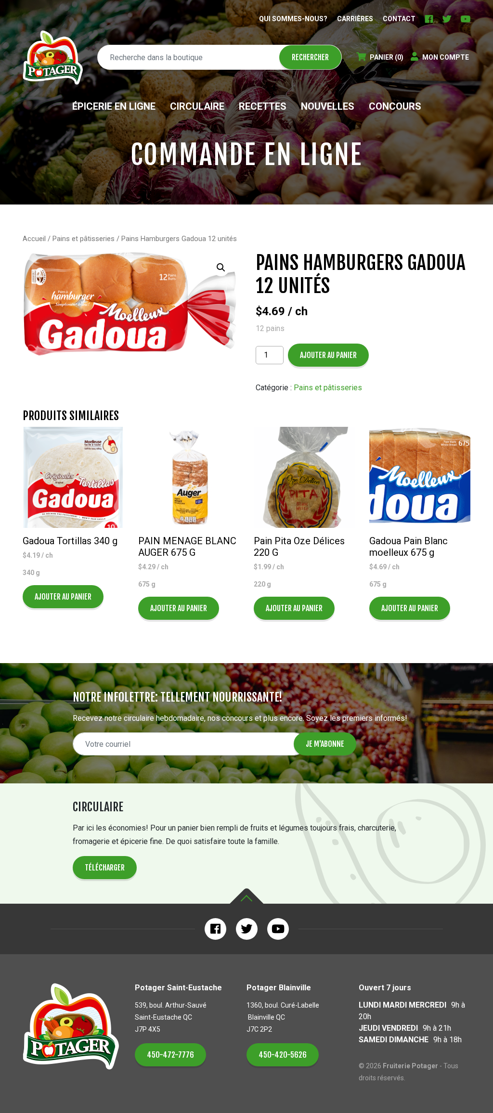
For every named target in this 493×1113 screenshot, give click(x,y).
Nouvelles (327, 106)
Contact (399, 19)
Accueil (34, 238)
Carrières (355, 19)
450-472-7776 (170, 1055)
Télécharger (105, 867)
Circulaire (197, 106)
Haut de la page (246, 896)
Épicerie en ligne (114, 106)
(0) (386, 57)
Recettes (262, 106)
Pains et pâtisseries (83, 238)
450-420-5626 (283, 1055)
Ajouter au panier (328, 355)
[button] (221, 267)
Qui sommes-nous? (293, 19)
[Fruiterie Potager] (53, 57)
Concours (395, 106)
